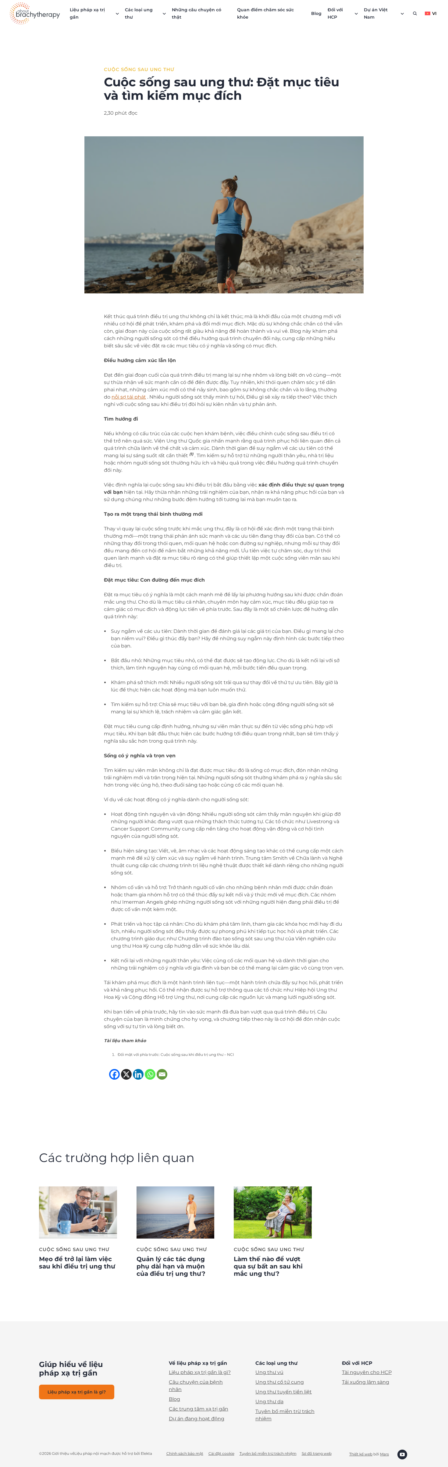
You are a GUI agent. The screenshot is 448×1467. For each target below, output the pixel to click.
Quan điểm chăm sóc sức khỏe (265, 13)
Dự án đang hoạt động (196, 1419)
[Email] (162, 1074)
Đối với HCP (335, 13)
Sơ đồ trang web (317, 1453)
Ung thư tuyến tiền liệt (283, 1392)
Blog (316, 13)
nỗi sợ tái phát (129, 397)
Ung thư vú (269, 1372)
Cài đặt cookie (221, 1453)
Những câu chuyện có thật (196, 13)
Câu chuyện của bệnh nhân (196, 1385)
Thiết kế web (360, 1454)
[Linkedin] (138, 1074)
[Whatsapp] (150, 1074)
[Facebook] (114, 1074)
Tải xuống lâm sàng (365, 1382)
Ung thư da (269, 1401)
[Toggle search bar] (415, 13)
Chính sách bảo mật (184, 1453)
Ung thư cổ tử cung (279, 1382)
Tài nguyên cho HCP (367, 1372)
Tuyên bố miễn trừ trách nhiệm (285, 1415)
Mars (384, 1454)
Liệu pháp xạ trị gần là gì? (200, 1372)
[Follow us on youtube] (402, 1454)
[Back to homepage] (35, 13)
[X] (126, 1074)
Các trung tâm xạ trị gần (198, 1409)
